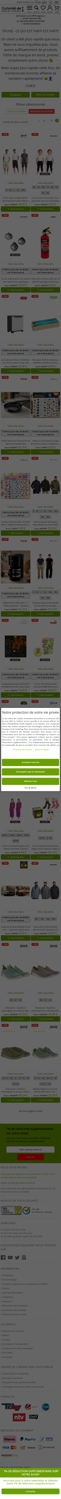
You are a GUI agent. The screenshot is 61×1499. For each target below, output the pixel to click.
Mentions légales (42, 749)
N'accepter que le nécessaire (30, 772)
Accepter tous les (30, 762)
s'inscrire (30, 1491)
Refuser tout (30, 781)
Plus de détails (30, 788)
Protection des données (23, 749)
